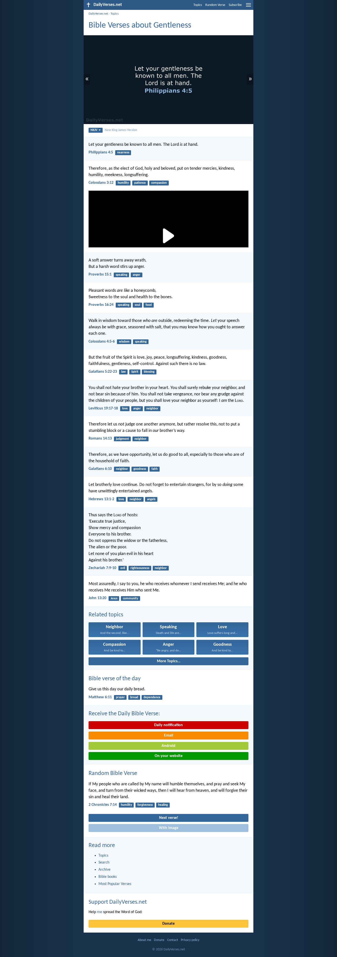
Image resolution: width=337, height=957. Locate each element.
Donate (168, 924)
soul (137, 305)
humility (123, 182)
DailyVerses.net (98, 13)
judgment (122, 439)
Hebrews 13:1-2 (101, 499)
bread (134, 697)
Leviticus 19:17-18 (103, 408)
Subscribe (235, 5)
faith (154, 469)
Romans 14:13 (100, 439)
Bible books (107, 877)
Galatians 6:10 (100, 469)
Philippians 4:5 (101, 152)
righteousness (140, 568)
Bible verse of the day (115, 679)
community (130, 598)
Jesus (114, 598)
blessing (149, 371)
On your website (169, 756)
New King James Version (121, 130)
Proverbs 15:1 (100, 274)
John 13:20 (97, 598)
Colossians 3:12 (101, 183)
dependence (152, 697)
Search (103, 863)
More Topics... (168, 661)
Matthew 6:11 (100, 697)
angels (151, 499)
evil (122, 568)
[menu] (248, 7)
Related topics (106, 615)
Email (168, 735)
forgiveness (145, 805)
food (149, 305)
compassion (159, 182)
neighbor (152, 408)
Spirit (134, 371)
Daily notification (168, 725)
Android (168, 746)
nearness (123, 152)
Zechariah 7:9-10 (102, 568)
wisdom (124, 341)
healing (163, 805)
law (123, 371)
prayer (120, 697)
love (125, 408)
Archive (104, 870)
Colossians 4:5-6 (102, 342)
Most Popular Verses (114, 884)
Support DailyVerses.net (118, 902)
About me (144, 940)
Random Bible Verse (113, 773)
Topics (197, 5)
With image (168, 828)
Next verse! (168, 818)
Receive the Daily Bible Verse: (124, 714)
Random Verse (215, 5)
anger (136, 274)
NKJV (94, 130)
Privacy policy (190, 940)
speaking (121, 274)
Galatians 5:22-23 (103, 372)
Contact (172, 940)
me (99, 912)
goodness (139, 469)
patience (140, 182)
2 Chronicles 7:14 (103, 805)
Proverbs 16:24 (101, 305)
